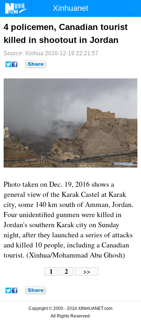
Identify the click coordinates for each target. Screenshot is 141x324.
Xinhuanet (70, 8)
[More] (35, 64)
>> (86, 271)
